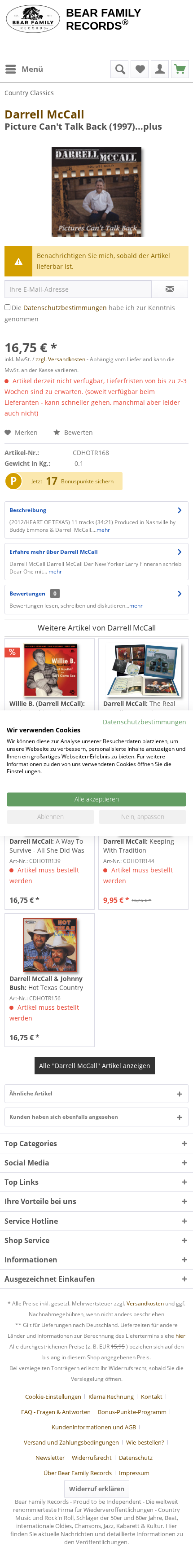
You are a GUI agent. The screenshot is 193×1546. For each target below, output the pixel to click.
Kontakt (151, 1397)
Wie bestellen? (145, 1442)
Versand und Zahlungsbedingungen (71, 1442)
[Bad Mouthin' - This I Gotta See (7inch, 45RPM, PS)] (49, 670)
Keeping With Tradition (138, 845)
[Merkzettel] (140, 69)
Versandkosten (145, 1303)
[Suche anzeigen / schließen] (119, 69)
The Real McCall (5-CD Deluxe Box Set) (139, 708)
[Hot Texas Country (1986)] (49, 945)
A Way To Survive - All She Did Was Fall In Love (46, 846)
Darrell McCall (44, 114)
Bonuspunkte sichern (87, 481)
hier (180, 1336)
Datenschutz (136, 1458)
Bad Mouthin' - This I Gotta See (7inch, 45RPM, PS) (47, 708)
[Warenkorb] (180, 69)
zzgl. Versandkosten (60, 359)
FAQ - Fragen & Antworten (56, 1412)
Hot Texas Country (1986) (46, 983)
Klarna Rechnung (111, 1397)
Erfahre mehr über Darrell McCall (53, 552)
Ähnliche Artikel (31, 1093)
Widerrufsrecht (92, 1458)
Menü (32, 69)
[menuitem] (24, 69)
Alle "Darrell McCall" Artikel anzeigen (94, 1065)
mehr (103, 530)
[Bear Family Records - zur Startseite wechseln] (32, 18)
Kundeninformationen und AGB (94, 1427)
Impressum (134, 1473)
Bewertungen (27, 593)
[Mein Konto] (160, 69)
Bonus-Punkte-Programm (132, 1412)
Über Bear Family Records (78, 1473)
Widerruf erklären (96, 1489)
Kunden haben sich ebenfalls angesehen (63, 1117)
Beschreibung (27, 510)
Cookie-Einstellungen (53, 1397)
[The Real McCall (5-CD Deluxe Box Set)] (143, 670)
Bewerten (77, 432)
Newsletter (50, 1458)
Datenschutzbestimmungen (65, 307)
